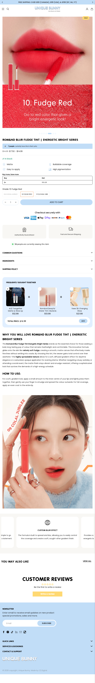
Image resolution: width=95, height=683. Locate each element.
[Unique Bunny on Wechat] (25, 632)
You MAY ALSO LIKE (15, 561)
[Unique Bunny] (47, 9)
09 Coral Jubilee (11, 194)
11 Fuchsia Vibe (42, 194)
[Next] (92, 2)
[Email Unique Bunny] (20, 632)
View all (87, 561)
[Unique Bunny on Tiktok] (12, 632)
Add (83, 321)
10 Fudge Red (27, 194)
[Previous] (2, 2)
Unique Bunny (24, 670)
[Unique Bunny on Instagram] (8, 632)
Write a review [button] (47, 594)
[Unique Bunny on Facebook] (3, 632)
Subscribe (46, 623)
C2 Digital (43, 670)
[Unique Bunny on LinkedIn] (16, 632)
